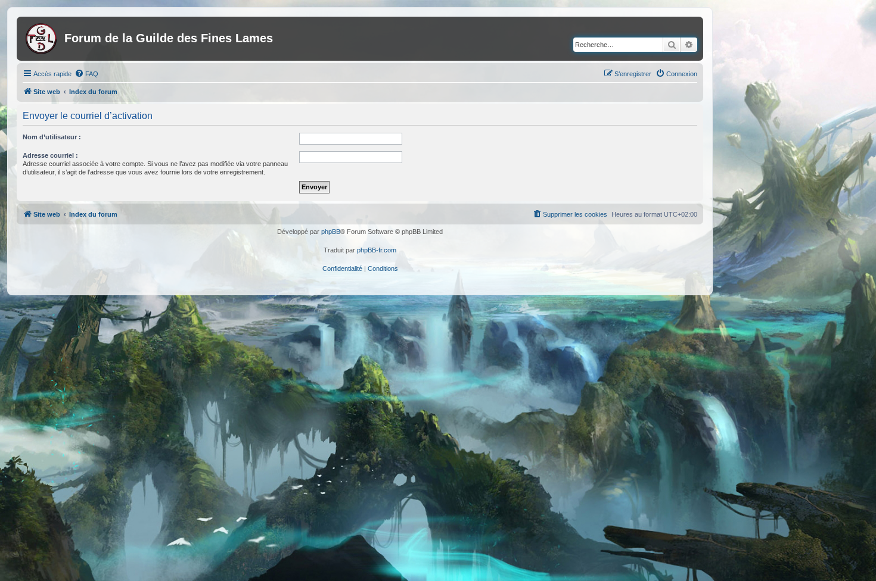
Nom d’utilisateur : (52, 136)
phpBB (330, 231)
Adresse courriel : (50, 155)
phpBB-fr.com (376, 250)
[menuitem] (86, 74)
